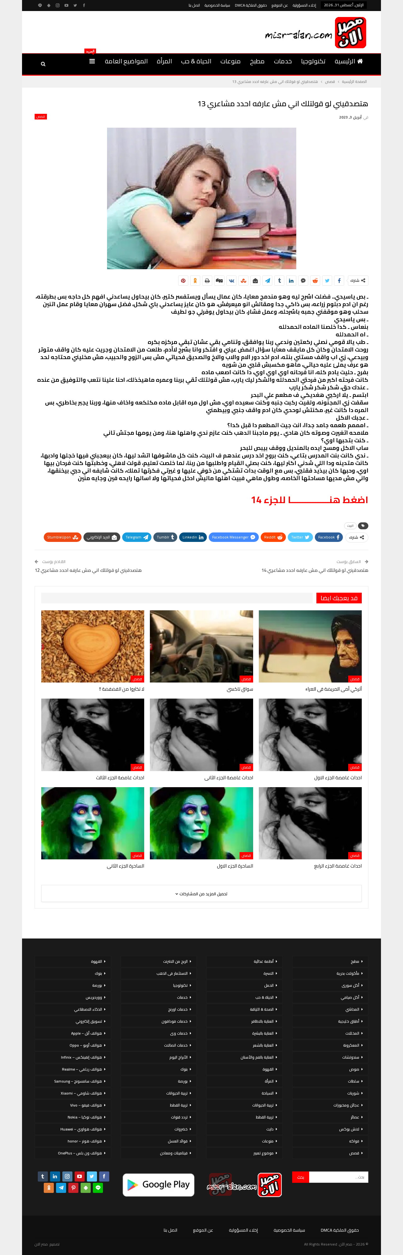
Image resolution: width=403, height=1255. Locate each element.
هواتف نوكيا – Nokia (85, 1117)
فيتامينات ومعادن (174, 1153)
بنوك (184, 1069)
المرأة (164, 61)
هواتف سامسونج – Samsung (78, 1081)
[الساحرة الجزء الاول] (201, 823)
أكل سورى (350, 985)
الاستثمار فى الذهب (172, 973)
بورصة (183, 1081)
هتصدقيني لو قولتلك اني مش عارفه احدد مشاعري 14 (314, 570)
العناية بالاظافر (262, 1021)
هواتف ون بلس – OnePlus (80, 1153)
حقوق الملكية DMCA (251, 5)
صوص (354, 1069)
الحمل (269, 985)
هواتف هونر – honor (85, 1141)
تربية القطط (265, 1117)
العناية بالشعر (263, 1045)
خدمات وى (179, 1033)
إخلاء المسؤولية (304, 5)
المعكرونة (351, 1045)
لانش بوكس (349, 1129)
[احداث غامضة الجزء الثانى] (201, 735)
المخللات (352, 1033)
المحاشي (352, 1009)
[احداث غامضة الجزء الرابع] (310, 823)
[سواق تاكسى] (201, 646)
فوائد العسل (178, 1141)
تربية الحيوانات (263, 1105)
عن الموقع (280, 5)
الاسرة (269, 973)
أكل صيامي (350, 997)
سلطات (353, 1081)
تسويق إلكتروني (89, 1021)
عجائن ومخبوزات (346, 1105)
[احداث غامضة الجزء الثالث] (92, 735)
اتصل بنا (194, 5)
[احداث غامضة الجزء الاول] (310, 735)
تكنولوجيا (313, 61)
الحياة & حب (196, 61)
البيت (350, 526)
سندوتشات (350, 1057)
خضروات (181, 1129)
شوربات (353, 1093)
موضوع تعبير (263, 1153)
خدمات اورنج (178, 1009)
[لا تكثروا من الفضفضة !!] (92, 646)
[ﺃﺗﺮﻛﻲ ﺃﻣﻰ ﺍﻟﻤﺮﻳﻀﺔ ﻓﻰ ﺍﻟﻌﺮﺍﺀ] (310, 646)
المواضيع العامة (126, 61)
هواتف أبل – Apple (86, 1033)
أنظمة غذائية (264, 961)
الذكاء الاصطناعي (88, 1009)
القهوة (268, 1069)
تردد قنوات (179, 1117)
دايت (270, 1129)
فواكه (354, 1141)
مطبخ (257, 61)
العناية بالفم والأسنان (257, 1057)
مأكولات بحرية (348, 973)
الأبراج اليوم (178, 1057)
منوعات (230, 61)
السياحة (268, 1093)
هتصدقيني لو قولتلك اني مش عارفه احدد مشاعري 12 (88, 570)
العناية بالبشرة (263, 1033)
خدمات (283, 61)
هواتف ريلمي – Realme (82, 1069)
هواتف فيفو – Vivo (86, 1105)
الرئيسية (345, 61)
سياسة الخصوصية (217, 5)
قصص (41, 116)
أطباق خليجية (348, 1021)
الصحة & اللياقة (262, 1009)
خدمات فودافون (175, 1021)
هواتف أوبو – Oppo (86, 1045)
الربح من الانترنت (175, 961)
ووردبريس (94, 997)
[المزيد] (92, 61)
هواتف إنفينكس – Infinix (81, 1057)
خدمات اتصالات (176, 1045)
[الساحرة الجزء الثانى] (92, 823)
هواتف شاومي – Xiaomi (81, 1093)
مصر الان (41, 1244)
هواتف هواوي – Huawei (81, 1129)
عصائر (355, 1117)
